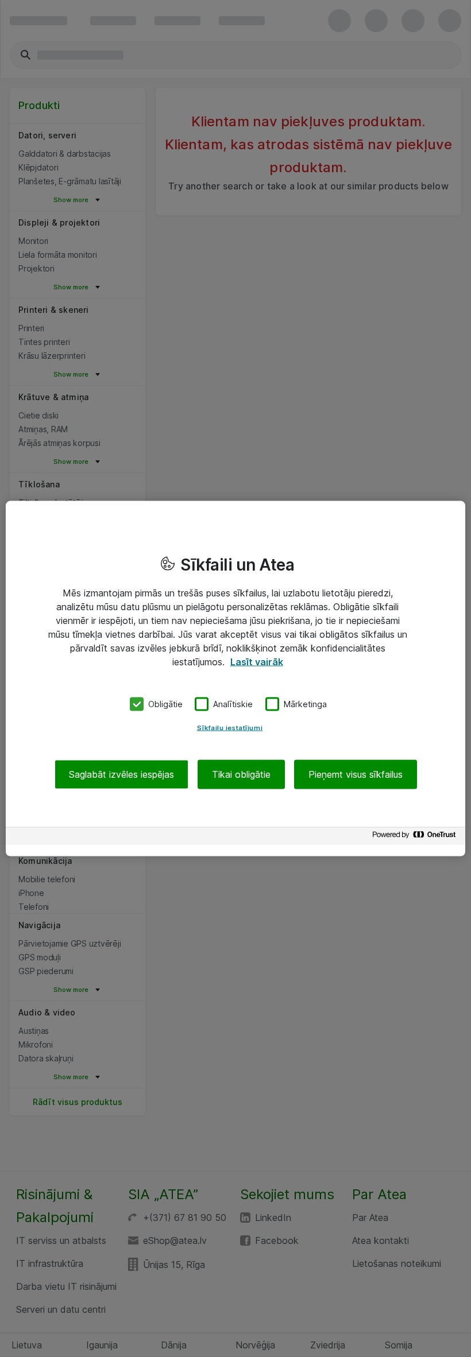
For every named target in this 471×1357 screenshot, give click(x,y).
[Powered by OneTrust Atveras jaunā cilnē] (416, 837)
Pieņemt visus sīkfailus (355, 774)
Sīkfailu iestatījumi (229, 727)
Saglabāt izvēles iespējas (121, 774)
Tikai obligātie (241, 774)
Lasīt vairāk (256, 662)
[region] (235, 678)
